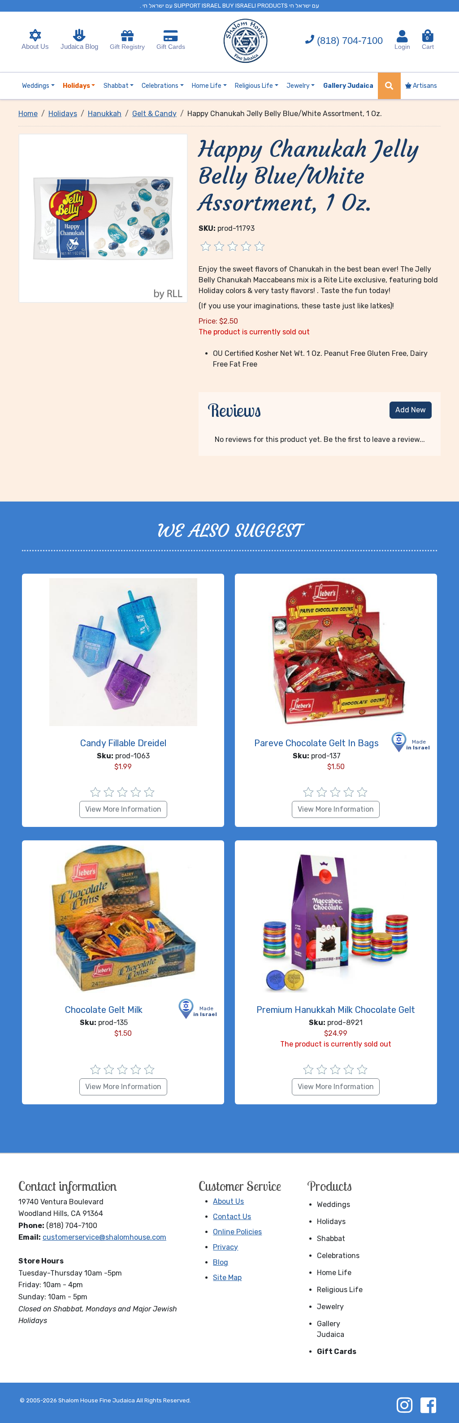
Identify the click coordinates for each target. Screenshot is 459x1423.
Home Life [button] (206, 86)
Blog (220, 1262)
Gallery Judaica (330, 1329)
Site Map (227, 1277)
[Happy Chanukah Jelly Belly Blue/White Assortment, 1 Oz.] (103, 217)
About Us (35, 46)
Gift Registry (127, 46)
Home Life (334, 1272)
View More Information (123, 809)
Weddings (333, 1204)
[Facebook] (428, 1405)
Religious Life (340, 1289)
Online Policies (237, 1232)
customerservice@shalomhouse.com (104, 1237)
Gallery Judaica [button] (348, 86)
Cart (428, 42)
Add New (410, 410)
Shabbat (331, 1238)
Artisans (424, 86)
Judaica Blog (79, 46)
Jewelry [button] (298, 86)
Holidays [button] (76, 86)
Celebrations (338, 1255)
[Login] (402, 36)
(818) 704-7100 (350, 40)
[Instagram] (404, 1405)
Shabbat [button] (116, 86)
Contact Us (232, 1216)
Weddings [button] (35, 86)
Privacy (225, 1247)
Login (402, 46)
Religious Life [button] (254, 86)
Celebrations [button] (160, 86)
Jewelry (330, 1306)
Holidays (331, 1221)
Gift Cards (170, 46)
